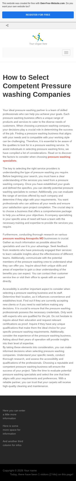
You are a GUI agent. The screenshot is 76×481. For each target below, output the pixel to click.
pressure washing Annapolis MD (23, 238)
